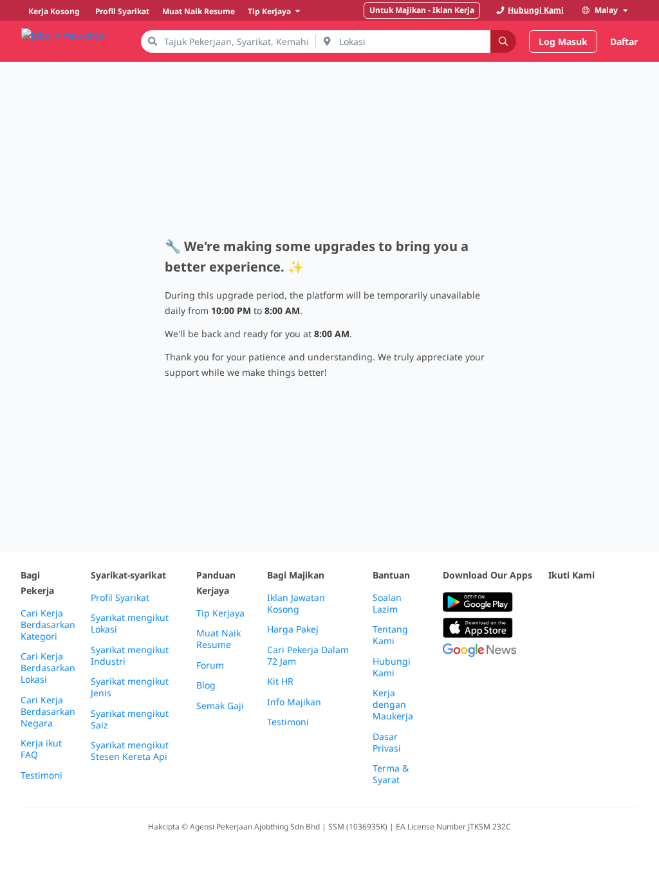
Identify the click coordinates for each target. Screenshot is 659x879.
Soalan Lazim (387, 603)
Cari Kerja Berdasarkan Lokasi (48, 668)
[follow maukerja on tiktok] (612, 634)
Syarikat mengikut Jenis (130, 687)
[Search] (503, 41)
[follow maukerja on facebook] (556, 602)
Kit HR (280, 681)
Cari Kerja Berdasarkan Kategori (48, 624)
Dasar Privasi (387, 742)
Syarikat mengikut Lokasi (130, 623)
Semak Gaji (220, 706)
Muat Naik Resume (218, 639)
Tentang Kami (390, 635)
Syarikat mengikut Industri (130, 655)
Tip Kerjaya (220, 613)
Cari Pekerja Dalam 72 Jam (308, 655)
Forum (210, 665)
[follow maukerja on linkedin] (584, 634)
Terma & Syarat (391, 774)
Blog (206, 685)
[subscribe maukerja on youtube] (612, 602)
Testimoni (41, 775)
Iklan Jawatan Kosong (296, 603)
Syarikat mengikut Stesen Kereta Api (130, 751)
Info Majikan (294, 702)
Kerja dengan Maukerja (393, 704)
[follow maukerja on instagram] (556, 634)
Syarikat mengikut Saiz (130, 719)
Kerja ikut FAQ (41, 749)
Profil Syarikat (120, 598)
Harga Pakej (293, 629)
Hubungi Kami (392, 667)
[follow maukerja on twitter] (584, 602)
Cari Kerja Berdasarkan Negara (48, 711)
